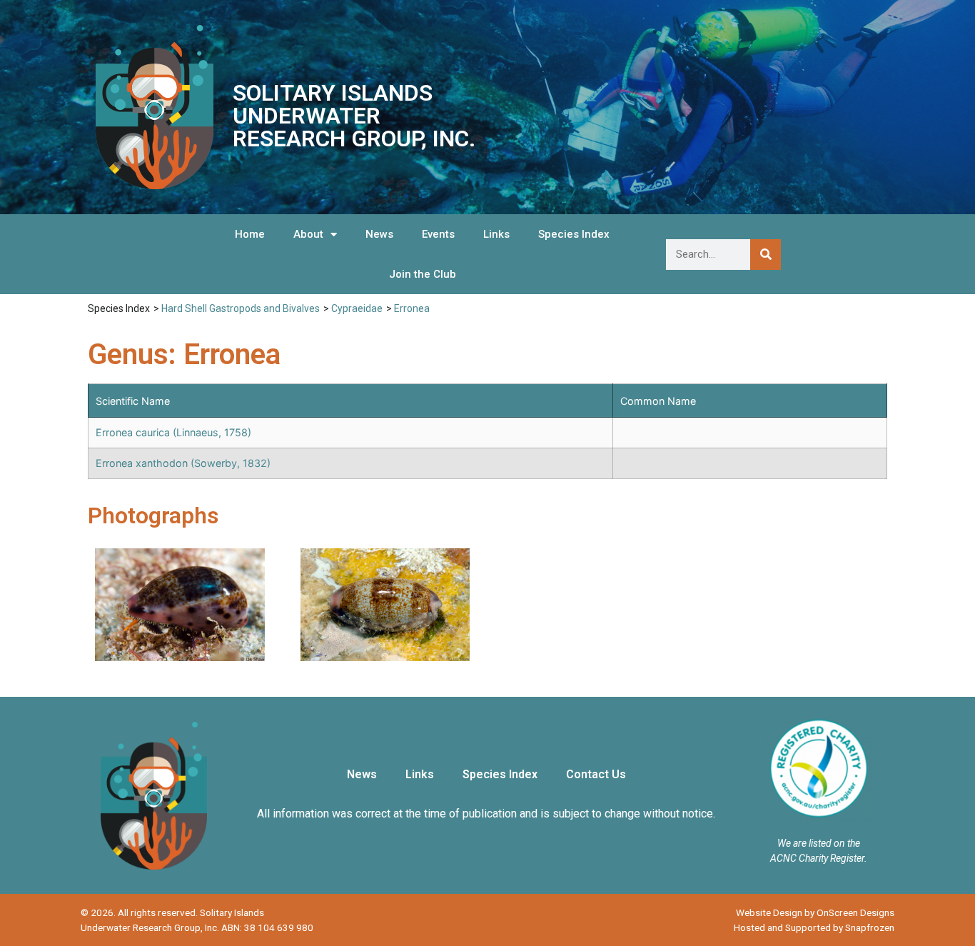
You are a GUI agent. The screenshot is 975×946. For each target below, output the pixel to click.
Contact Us (596, 774)
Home (250, 234)
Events (438, 234)
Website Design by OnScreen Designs (815, 912)
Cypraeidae (357, 308)
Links (496, 234)
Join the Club (422, 274)
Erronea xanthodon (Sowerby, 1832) (183, 463)
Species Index (574, 234)
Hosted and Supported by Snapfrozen (814, 927)
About (308, 234)
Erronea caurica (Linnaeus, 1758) (173, 432)
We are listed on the (818, 843)
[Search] (765, 254)
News (379, 234)
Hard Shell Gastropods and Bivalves (240, 308)
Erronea (412, 308)
